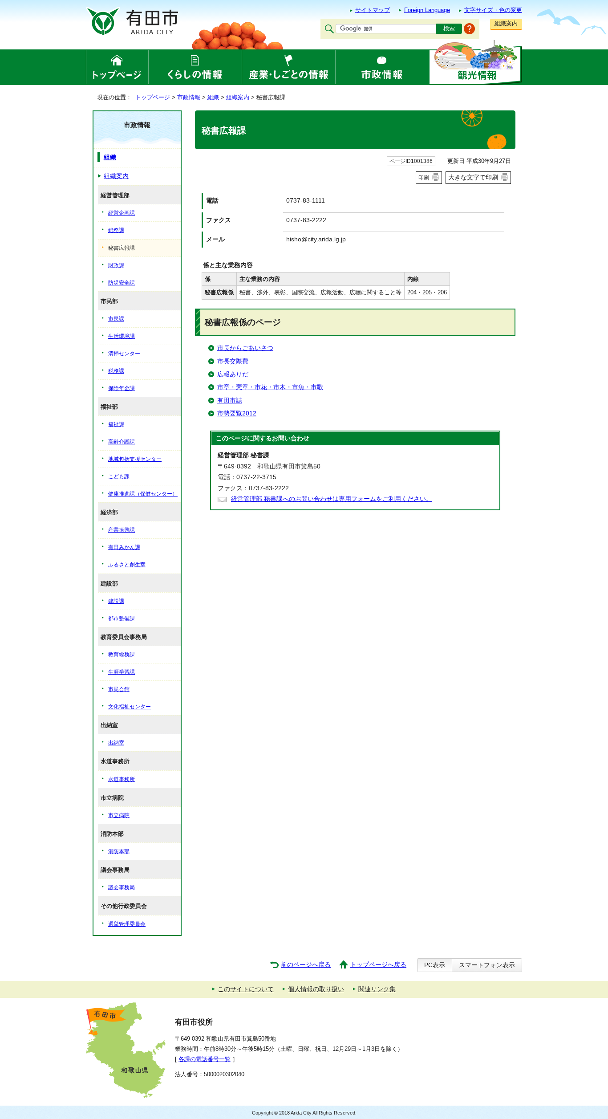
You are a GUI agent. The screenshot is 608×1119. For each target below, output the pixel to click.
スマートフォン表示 (487, 965)
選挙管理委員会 (127, 924)
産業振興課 (121, 530)
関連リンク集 (377, 989)
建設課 (116, 601)
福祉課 (116, 424)
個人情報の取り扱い (316, 989)
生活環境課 (121, 336)
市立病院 (119, 815)
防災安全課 (121, 283)
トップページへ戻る (378, 964)
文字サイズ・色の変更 (493, 10)
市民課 (116, 319)
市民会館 (119, 689)
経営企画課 (121, 213)
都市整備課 (121, 618)
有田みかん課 (124, 547)
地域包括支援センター (135, 459)
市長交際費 (232, 361)
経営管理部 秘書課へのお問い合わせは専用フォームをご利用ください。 (331, 499)
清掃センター (124, 353)
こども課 (119, 476)
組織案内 (506, 23)
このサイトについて (246, 989)
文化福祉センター (129, 707)
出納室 (116, 743)
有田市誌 (229, 400)
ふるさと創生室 (127, 565)
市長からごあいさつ (245, 348)
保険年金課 (121, 388)
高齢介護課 (121, 442)
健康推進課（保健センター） (143, 494)
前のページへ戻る (306, 964)
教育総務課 (121, 654)
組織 (213, 97)
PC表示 (434, 965)
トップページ (152, 97)
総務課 (116, 230)
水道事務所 (121, 779)
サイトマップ (372, 10)
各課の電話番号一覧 (204, 1059)
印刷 (423, 178)
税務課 (116, 371)
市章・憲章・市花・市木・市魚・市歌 (270, 387)
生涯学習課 (121, 672)
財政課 (116, 265)
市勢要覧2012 (236, 413)
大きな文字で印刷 (473, 177)
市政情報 (188, 97)
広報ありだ (232, 374)
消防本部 (119, 851)
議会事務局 (121, 887)
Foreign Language (427, 10)
